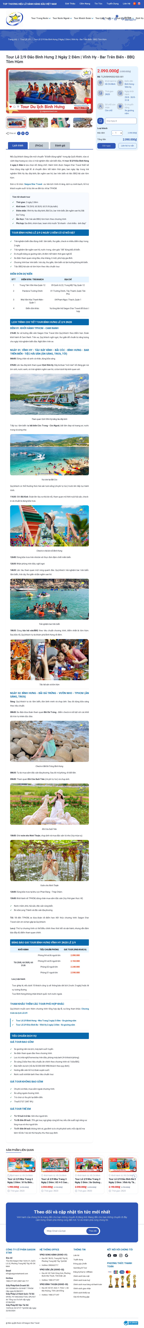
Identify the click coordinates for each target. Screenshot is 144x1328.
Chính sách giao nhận (82, 1288)
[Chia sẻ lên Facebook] (19, 133)
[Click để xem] (49, 90)
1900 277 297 (11, 1281)
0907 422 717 (23, 1281)
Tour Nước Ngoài (61, 18)
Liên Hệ (126, 3)
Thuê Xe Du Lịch (123, 18)
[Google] (126, 1255)
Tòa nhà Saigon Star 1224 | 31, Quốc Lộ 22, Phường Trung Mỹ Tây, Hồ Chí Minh (20, 1263)
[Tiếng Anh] (139, 3)
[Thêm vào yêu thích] (89, 111)
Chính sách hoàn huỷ (81, 1280)
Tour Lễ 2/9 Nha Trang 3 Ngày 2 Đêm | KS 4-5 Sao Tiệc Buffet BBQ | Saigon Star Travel (54, 1181)
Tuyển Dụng (113, 3)
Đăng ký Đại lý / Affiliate (82, 1272)
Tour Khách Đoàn (83, 18)
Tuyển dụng (78, 1260)
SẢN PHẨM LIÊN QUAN (20, 1150)
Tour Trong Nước (40, 18)
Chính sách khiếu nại (81, 1293)
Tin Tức (98, 3)
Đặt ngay (106, 146)
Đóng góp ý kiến (80, 1264)
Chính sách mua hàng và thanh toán (87, 1284)
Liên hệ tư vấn (127, 146)
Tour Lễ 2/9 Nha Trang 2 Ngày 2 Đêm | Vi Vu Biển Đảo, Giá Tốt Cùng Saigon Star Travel (21, 1181)
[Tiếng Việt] (134, 3)
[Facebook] (109, 1255)
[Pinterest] (23, 133)
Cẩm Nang (85, 3)
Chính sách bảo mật (81, 1276)
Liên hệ (76, 1255)
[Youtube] (115, 1255)
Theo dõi (93, 1231)
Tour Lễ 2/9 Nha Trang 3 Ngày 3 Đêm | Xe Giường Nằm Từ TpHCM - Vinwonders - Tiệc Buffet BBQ (88, 1181)
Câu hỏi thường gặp (81, 1297)
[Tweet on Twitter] (27, 133)
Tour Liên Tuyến (103, 18)
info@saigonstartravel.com (17, 1274)
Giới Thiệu (70, 3)
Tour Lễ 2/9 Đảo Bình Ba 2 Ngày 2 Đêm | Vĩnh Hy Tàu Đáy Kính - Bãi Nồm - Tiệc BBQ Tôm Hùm (122, 1181)
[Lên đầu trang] (138, 1319)
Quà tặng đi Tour (80, 1268)
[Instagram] (121, 1255)
